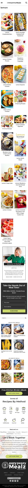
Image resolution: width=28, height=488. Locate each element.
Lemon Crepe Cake (7, 183)
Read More (9, 276)
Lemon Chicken (7, 210)
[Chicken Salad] (7, 378)
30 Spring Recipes (20, 103)
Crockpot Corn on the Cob (6, 351)
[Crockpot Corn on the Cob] (7, 344)
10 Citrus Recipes (7, 128)
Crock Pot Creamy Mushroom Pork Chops (19, 351)
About (6, 472)
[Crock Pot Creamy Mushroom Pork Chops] (20, 344)
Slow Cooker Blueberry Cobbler (19, 336)
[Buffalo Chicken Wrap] (20, 365)
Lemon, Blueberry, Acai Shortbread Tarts (20, 185)
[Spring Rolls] (20, 378)
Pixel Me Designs (19, 486)
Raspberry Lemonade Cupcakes (20, 59)
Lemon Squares (20, 84)
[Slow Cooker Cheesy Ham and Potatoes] (7, 329)
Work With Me (17, 276)
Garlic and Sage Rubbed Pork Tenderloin (20, 34)
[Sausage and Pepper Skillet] (7, 365)
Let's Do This (14, 456)
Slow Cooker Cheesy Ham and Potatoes (6, 336)
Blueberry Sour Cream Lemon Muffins (7, 154)
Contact (12, 472)
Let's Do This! (14, 393)
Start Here (21, 472)
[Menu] (2, 2)
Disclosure (8, 474)
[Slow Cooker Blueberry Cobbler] (20, 329)
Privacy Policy (18, 474)
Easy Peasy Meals (14, 3)
